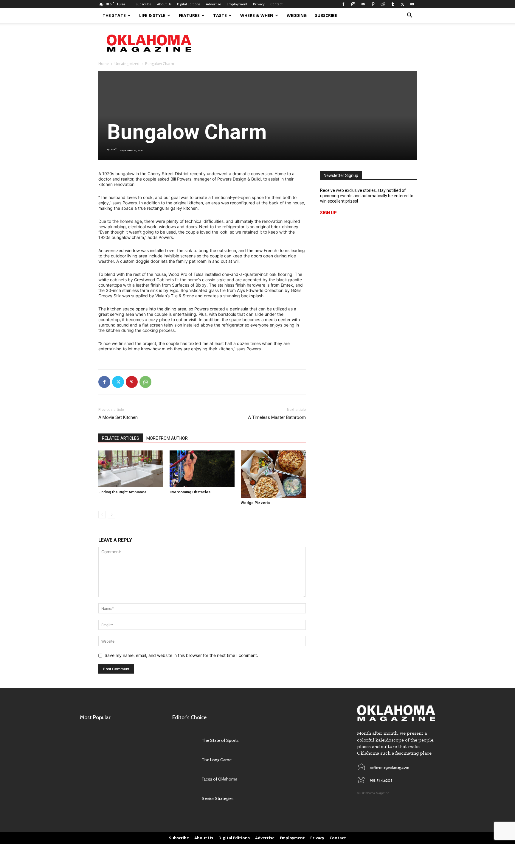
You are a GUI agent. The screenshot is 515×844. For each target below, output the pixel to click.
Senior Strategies (218, 798)
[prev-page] (102, 514)
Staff (113, 149)
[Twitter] (402, 4)
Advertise (213, 4)
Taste (220, 15)
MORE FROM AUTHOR (167, 438)
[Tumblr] (392, 4)
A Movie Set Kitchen (118, 417)
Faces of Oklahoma (219, 779)
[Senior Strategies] (184, 798)
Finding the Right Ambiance (122, 492)
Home (103, 63)
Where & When (256, 15)
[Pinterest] (372, 4)
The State (114, 15)
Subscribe (143, 4)
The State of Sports (220, 740)
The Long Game (217, 759)
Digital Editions (188, 4)
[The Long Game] (184, 759)
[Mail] (363, 4)
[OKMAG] (396, 713)
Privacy (259, 4)
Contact (276, 4)
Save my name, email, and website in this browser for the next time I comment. (181, 655)
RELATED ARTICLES (120, 438)
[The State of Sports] (184, 740)
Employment (237, 4)
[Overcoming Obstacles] (202, 468)
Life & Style (152, 15)
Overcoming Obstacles (190, 492)
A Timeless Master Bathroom (277, 417)
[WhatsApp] (145, 382)
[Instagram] (353, 4)
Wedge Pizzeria (255, 503)
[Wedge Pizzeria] (273, 474)
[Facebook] (343, 4)
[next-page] (111, 514)
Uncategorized (126, 63)
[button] (409, 16)
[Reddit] (382, 4)
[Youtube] (412, 4)
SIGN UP (328, 212)
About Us (164, 4)
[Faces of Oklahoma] (184, 779)
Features (189, 15)
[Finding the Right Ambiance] (130, 468)
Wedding (297, 15)
